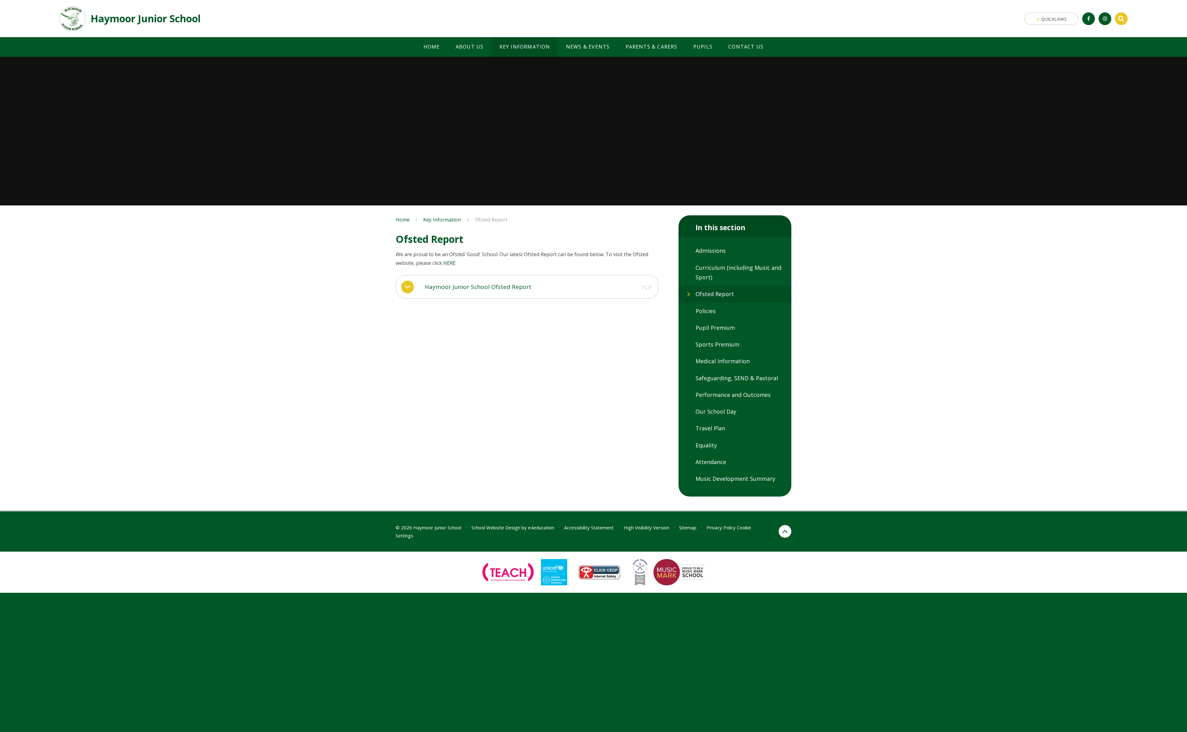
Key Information (442, 219)
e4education (541, 527)
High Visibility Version (646, 527)
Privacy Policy (721, 527)
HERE (449, 263)
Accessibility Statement (589, 527)
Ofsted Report (491, 219)
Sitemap (687, 527)
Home (403, 219)
